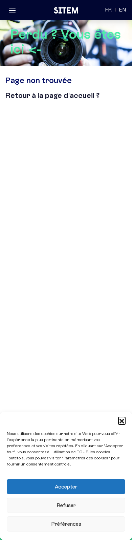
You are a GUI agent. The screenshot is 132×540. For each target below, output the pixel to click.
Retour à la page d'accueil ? (52, 95)
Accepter (66, 487)
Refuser (66, 505)
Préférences (66, 524)
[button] (121, 420)
